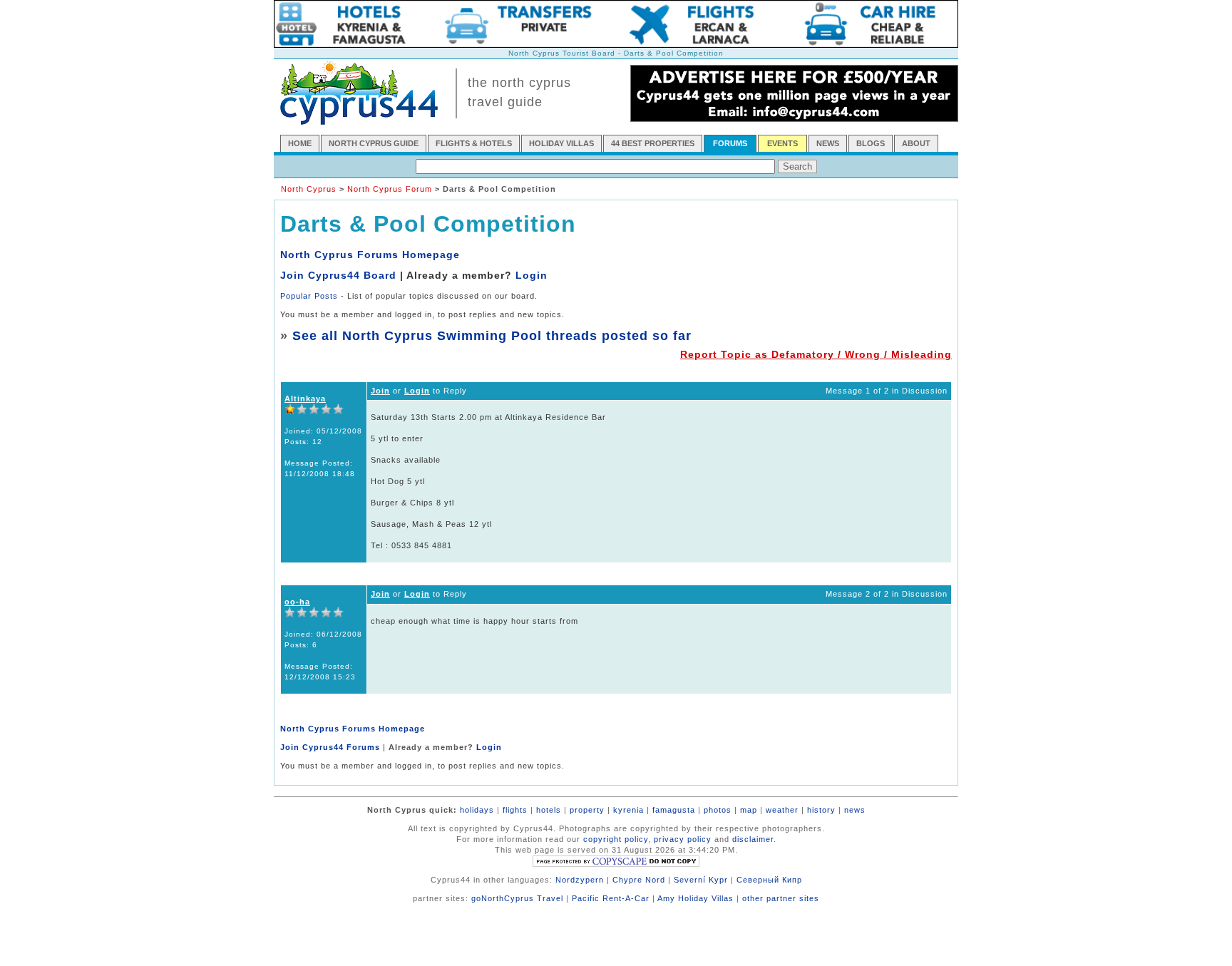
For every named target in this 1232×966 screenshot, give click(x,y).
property (587, 810)
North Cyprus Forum (389, 189)
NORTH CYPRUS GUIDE (374, 143)
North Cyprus (309, 189)
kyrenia (628, 810)
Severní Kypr (701, 879)
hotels (548, 810)
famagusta (673, 810)
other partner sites (780, 898)
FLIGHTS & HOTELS (474, 143)
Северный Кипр (769, 879)
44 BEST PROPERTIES (652, 143)
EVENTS (782, 143)
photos (718, 810)
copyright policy (615, 839)
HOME (300, 143)
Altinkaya (305, 398)
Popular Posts (309, 296)
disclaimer (753, 839)
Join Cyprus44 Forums (330, 747)
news (855, 810)
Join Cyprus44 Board (338, 275)
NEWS (827, 143)
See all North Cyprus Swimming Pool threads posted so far (492, 336)
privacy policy (683, 839)
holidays (477, 810)
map (748, 810)
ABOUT (916, 143)
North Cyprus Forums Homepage (370, 254)
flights (515, 810)
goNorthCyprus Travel (517, 898)
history (821, 810)
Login (531, 275)
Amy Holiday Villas (695, 898)
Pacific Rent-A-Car (611, 898)
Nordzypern (579, 879)
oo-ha (297, 601)
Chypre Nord (638, 879)
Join (380, 390)
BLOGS (870, 143)
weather (782, 810)
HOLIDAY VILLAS (561, 143)
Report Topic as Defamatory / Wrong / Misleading (816, 354)
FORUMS (730, 143)
